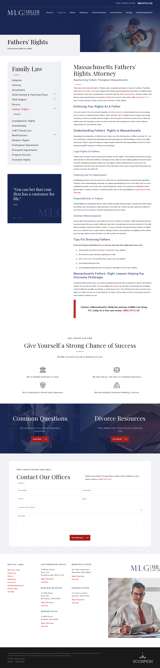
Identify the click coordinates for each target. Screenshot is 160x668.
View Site (44, 582)
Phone (20, 499)
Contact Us (12, 582)
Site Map (11, 592)
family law (110, 97)
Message (21, 516)
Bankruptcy (12, 579)
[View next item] (19, 218)
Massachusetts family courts (84, 91)
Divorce (10, 576)
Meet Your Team (14, 570)
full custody (114, 286)
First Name (22, 490)
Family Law (12, 573)
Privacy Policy (13, 588)
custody (112, 112)
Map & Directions (47, 579)
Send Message (77, 537)
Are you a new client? (26, 507)
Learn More (37, 439)
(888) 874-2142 (131, 310)
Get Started (117, 439)
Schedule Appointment (16, 585)
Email (85, 499)
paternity (118, 112)
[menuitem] (51, 12)
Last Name (87, 490)
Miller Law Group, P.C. (139, 97)
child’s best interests (127, 94)
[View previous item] (14, 218)
